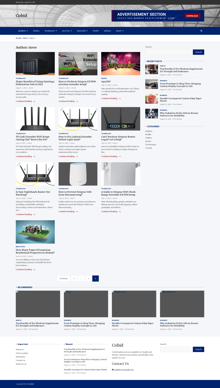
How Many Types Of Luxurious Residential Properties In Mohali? (35, 251)
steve (31, 88)
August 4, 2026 (165, 119)
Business (22, 31)
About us (20, 349)
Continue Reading (24, 101)
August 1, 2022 (21, 88)
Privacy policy (22, 353)
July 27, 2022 (106, 85)
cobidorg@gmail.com (124, 369)
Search (148, 47)
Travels (36, 31)
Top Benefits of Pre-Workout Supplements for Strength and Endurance (181, 70)
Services (107, 31)
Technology (50, 31)
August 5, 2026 (165, 75)
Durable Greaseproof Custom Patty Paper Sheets (85, 369)
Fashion (148, 131)
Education (81, 31)
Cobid (21, 15)
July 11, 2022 (106, 198)
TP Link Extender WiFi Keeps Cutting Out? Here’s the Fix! (32, 138)
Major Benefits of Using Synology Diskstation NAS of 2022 (35, 83)
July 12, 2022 (20, 198)
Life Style (66, 31)
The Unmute (177, 75)
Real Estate (20, 247)
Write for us (21, 364)
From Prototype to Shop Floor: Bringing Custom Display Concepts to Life (180, 84)
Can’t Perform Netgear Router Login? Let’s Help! (118, 138)
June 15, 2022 (21, 256)
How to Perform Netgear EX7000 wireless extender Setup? (77, 83)
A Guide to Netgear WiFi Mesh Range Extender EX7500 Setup (118, 193)
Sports (96, 31)
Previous (64, 278)
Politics (148, 138)
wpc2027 (106, 81)
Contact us (20, 360)
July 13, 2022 (106, 143)
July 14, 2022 (63, 143)
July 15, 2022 (20, 143)
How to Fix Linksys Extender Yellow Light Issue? (75, 138)
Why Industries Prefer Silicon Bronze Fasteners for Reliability (179, 114)
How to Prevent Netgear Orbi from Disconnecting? (75, 193)
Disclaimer (20, 357)
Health (118, 31)
